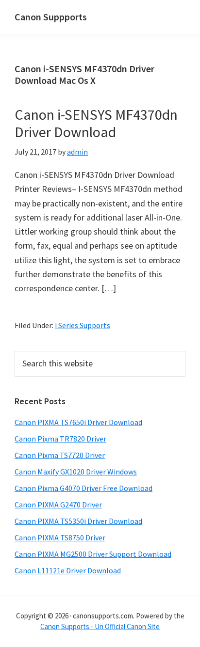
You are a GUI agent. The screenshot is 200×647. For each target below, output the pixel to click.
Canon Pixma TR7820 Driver (60, 438)
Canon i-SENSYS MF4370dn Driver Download (96, 123)
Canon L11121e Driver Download (68, 570)
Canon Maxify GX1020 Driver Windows (76, 471)
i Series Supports (82, 325)
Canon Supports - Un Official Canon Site (100, 626)
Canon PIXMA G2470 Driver (58, 504)
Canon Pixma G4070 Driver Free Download (83, 488)
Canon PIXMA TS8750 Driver (60, 537)
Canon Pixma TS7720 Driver (60, 455)
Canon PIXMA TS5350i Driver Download (78, 521)
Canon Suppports (51, 17)
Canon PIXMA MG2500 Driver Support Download (93, 554)
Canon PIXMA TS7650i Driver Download (78, 422)
